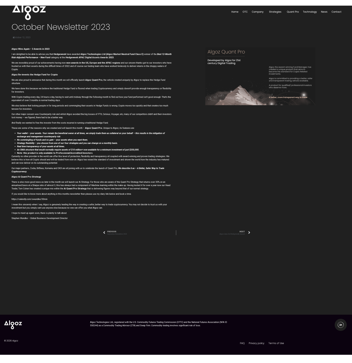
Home (234, 11)
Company (258, 11)
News (324, 11)
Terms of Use (276, 343)
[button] (258, 12)
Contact (336, 11)
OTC (245, 11)
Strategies (275, 11)
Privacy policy (256, 343)
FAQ (242, 343)
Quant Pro (293, 11)
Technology (310, 11)
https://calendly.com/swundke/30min (29, 199)
